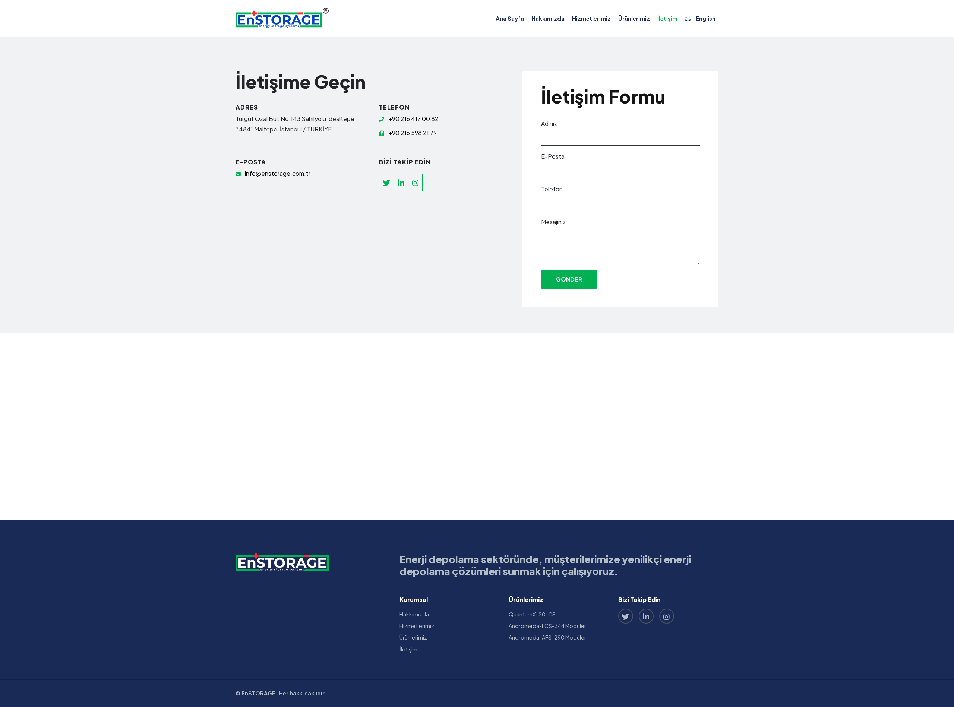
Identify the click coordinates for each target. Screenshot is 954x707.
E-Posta (553, 156)
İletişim (667, 18)
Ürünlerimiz (634, 18)
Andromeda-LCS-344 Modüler (547, 625)
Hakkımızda (548, 18)
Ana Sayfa (510, 18)
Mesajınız (553, 222)
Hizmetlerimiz (591, 18)
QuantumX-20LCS (532, 614)
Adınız (549, 123)
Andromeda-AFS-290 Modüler (547, 637)
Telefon (552, 189)
